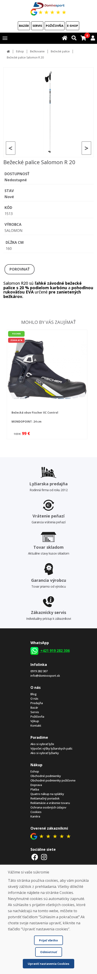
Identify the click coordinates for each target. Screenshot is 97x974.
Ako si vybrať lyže (42, 744)
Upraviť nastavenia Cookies (48, 964)
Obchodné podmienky (45, 776)
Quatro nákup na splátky (47, 794)
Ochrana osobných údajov (48, 807)
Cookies (36, 812)
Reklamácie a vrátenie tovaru (50, 803)
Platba (34, 789)
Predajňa (36, 703)
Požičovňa (54, 26)
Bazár (24, 26)
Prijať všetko (48, 940)
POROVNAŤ (19, 269)
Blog (33, 694)
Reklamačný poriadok (45, 798)
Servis (37, 26)
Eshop (20, 51)
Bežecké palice (60, 51)
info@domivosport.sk (45, 676)
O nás (34, 698)
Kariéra (35, 816)
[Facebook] (34, 857)
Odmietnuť (48, 952)
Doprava (36, 785)
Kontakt (35, 725)
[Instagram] (44, 857)
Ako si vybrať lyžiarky (44, 753)
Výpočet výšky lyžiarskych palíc (51, 748)
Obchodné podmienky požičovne (53, 780)
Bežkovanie (37, 51)
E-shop (72, 26)
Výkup (34, 721)
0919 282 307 (39, 671)
